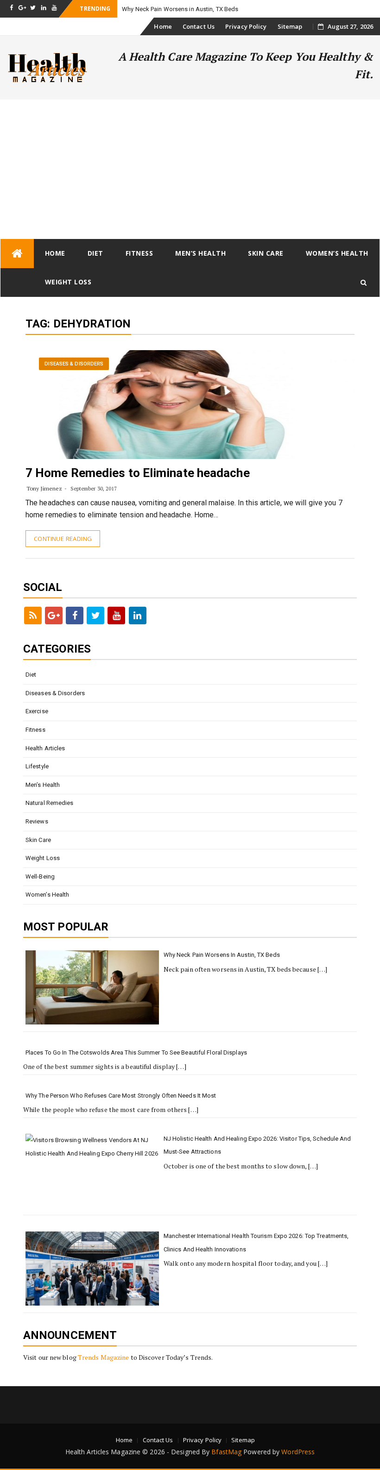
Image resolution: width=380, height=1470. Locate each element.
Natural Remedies (49, 802)
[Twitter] (95, 615)
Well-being (40, 876)
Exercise (36, 711)
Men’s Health (200, 253)
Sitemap (290, 26)
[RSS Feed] (33, 615)
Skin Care (266, 253)
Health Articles (45, 748)
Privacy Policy (245, 26)
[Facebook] (74, 615)
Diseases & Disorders (73, 364)
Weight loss (68, 281)
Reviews (36, 821)
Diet (95, 253)
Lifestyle (37, 766)
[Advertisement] (190, 169)
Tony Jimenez (44, 488)
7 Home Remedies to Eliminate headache (137, 473)
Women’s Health (337, 253)
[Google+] (54, 615)
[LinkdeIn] (137, 615)
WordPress (298, 1451)
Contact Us (199, 26)
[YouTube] (116, 615)
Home (162, 26)
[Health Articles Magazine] (17, 253)
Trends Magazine (103, 1357)
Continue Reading (63, 538)
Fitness (139, 253)
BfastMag (226, 1451)
